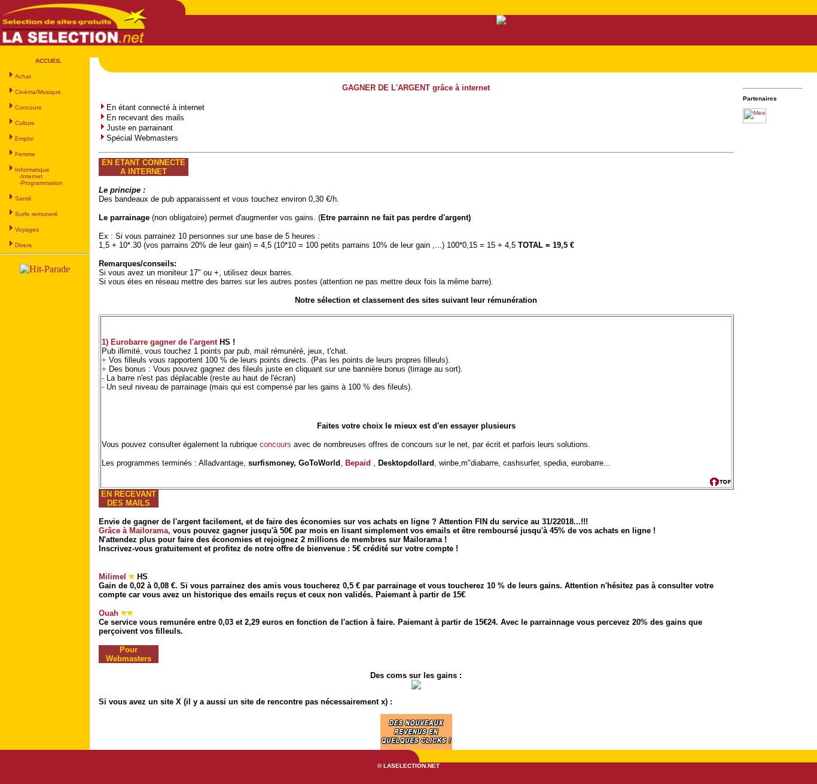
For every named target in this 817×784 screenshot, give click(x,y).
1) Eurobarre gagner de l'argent (159, 342)
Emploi (24, 138)
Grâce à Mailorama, (136, 530)
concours (275, 444)
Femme (25, 154)
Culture (25, 123)
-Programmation (41, 183)
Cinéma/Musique (38, 92)
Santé (23, 198)
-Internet (30, 176)
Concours (28, 107)
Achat (23, 76)
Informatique (32, 169)
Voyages (27, 229)
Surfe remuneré (36, 214)
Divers (23, 245)
